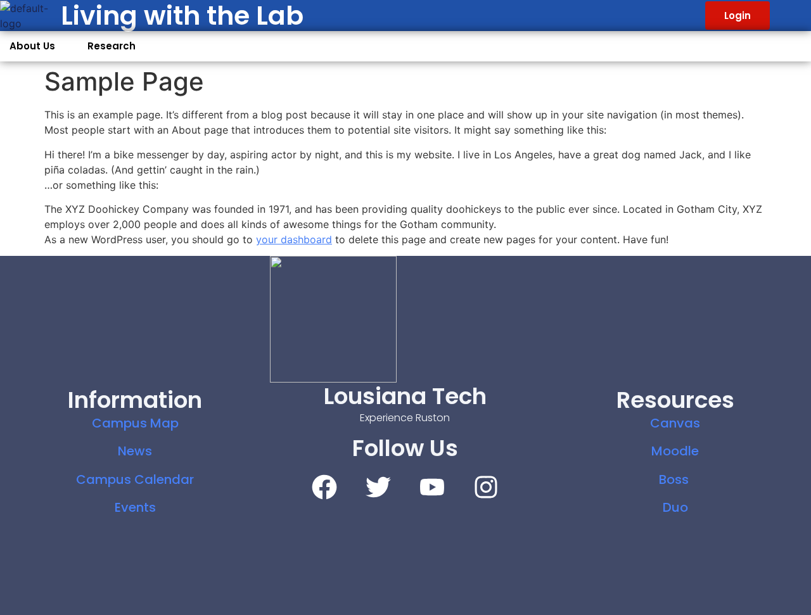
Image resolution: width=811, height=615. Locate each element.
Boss (675, 479)
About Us (32, 46)
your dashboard (294, 239)
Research (111, 46)
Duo (675, 507)
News (135, 451)
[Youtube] (432, 487)
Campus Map (135, 423)
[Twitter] (378, 487)
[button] (39, 46)
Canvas (675, 423)
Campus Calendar (135, 479)
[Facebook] (324, 487)
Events (135, 507)
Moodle (675, 451)
